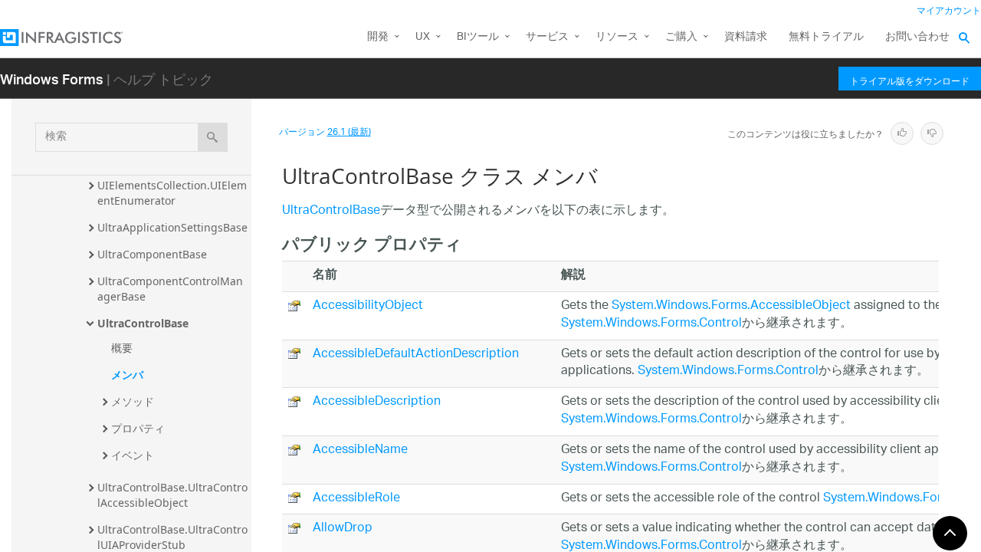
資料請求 (745, 37)
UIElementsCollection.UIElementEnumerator (172, 193)
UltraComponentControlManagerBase (170, 289)
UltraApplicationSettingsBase (172, 227)
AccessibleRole (356, 498)
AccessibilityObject (368, 306)
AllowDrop (342, 528)
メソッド (132, 401)
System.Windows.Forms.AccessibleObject (731, 306)
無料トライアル (826, 37)
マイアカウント (949, 11)
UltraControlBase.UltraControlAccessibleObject (172, 495)
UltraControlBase (143, 323)
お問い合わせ (917, 37)
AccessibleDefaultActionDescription (416, 354)
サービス (547, 37)
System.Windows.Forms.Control (651, 324)
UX (422, 37)
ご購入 (681, 37)
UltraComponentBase (152, 254)
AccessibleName (360, 450)
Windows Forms (51, 78)
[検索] (213, 137)
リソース (616, 37)
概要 (122, 347)
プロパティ (138, 428)
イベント (132, 455)
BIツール (478, 37)
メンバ (127, 374)
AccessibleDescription (377, 402)
